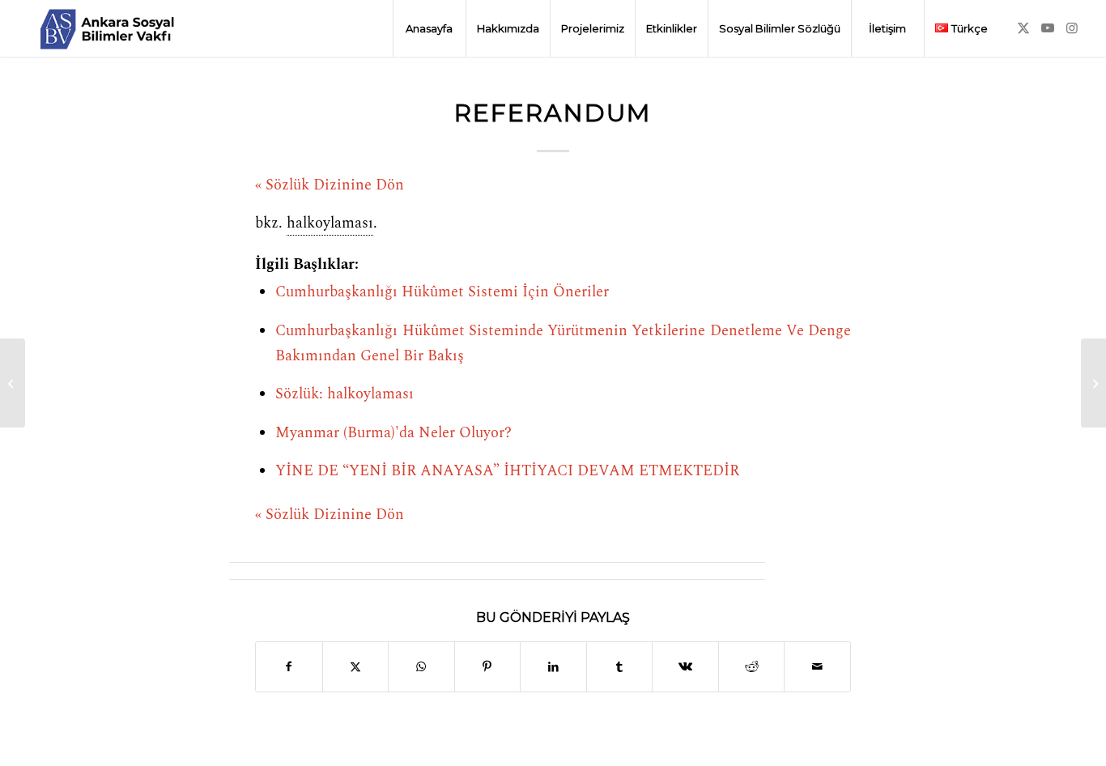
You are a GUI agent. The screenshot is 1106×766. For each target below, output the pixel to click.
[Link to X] (1023, 27)
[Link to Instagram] (1072, 27)
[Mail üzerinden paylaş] (817, 667)
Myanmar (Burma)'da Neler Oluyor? (393, 433)
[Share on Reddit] (752, 667)
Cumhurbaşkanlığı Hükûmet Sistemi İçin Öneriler (442, 292)
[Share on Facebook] (289, 667)
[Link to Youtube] (1048, 27)
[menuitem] (429, 28)
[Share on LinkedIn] (553, 667)
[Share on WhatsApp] (421, 667)
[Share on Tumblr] (620, 667)
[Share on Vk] (685, 667)
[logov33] (107, 28)
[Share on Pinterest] (488, 667)
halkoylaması (330, 223)
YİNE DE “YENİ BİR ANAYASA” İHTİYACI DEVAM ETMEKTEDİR (507, 471)
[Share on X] (356, 667)
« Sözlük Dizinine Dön (329, 185)
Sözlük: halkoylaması (344, 394)
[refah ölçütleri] (12, 383)
